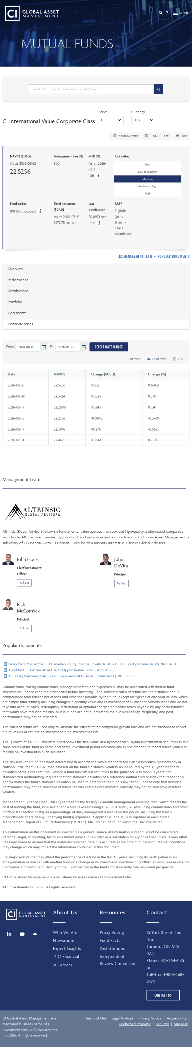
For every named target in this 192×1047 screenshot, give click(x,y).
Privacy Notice (150, 1018)
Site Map (181, 1023)
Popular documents (174, 256)
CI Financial (68, 956)
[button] (98, 175)
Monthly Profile (127, 136)
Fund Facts (110, 940)
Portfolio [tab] (15, 301)
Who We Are (65, 932)
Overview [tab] (15, 268)
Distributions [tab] (18, 290)
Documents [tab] (17, 312)
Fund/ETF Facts (159, 136)
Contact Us (163, 995)
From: (10, 346)
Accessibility (176, 1018)
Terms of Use (95, 1018)
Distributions (112, 948)
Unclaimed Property (134, 1023)
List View (134, 359)
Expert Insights (67, 948)
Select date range (109, 347)
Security (162, 1023)
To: (52, 346)
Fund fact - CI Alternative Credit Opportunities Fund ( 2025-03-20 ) (62, 670)
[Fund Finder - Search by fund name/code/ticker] (158, 89)
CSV (180, 359)
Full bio (24, 582)
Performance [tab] (18, 279)
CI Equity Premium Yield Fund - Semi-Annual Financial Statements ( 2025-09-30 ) (72, 676)
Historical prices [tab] (20, 323)
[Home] (30, 13)
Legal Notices (122, 1018)
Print (183, 136)
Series (103, 112)
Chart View (158, 359)
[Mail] (35, 934)
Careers (65, 964)
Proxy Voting (112, 932)
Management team (138, 256)
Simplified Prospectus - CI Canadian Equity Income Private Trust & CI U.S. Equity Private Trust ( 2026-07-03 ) (94, 664)
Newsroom (63, 940)
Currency (138, 112)
